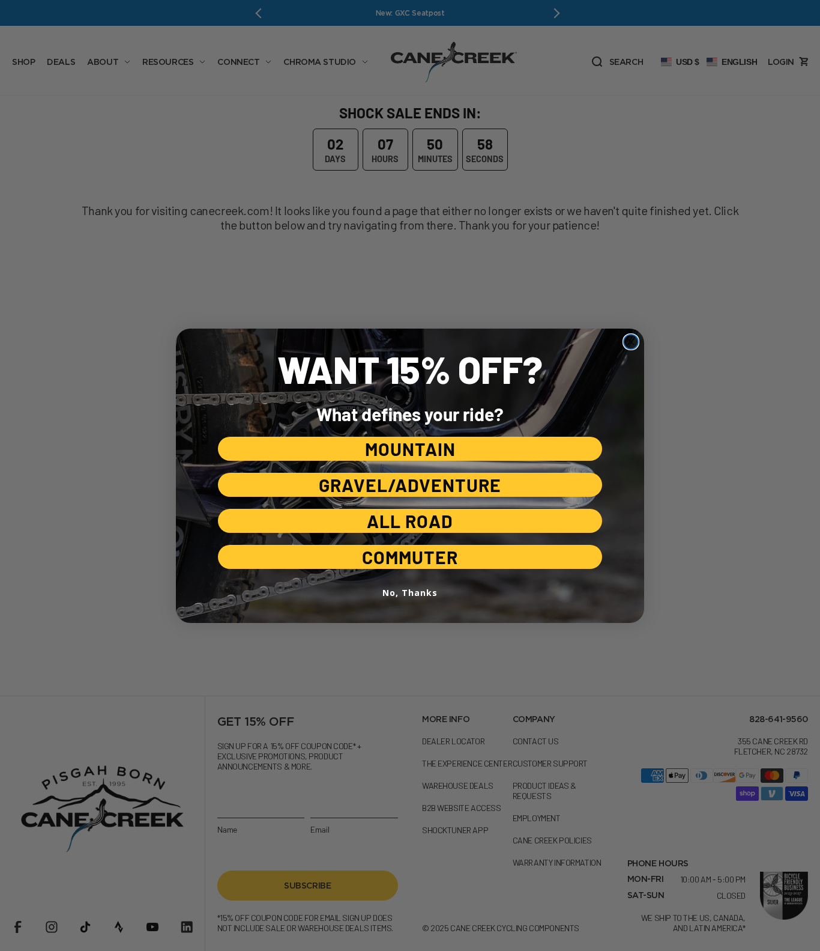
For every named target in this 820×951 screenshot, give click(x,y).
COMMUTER (410, 557)
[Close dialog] (631, 342)
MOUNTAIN (410, 449)
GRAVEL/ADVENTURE (410, 485)
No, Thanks (410, 592)
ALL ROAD (410, 521)
